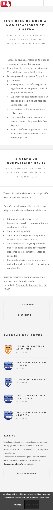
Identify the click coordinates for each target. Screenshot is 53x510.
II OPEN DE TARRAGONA (30, 379)
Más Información (26, 473)
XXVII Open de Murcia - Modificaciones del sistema (26, 25)
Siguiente (25, 315)
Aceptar (32, 505)
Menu (48, 3)
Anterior (28, 305)
